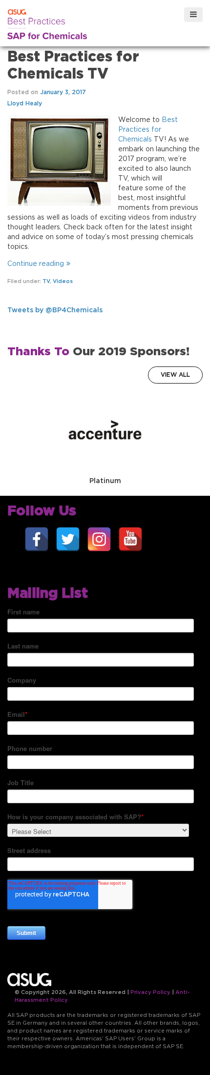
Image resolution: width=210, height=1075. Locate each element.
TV (46, 281)
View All (175, 375)
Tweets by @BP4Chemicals (55, 310)
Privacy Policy (150, 992)
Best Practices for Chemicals (148, 130)
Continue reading (35, 264)
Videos (63, 281)
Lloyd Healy (24, 103)
